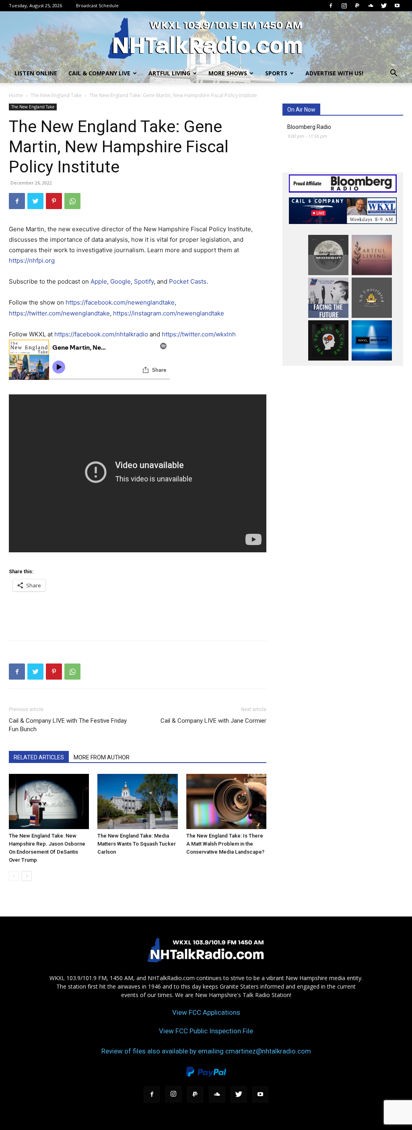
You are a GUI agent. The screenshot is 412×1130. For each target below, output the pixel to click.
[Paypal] (357, 5)
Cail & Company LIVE (99, 73)
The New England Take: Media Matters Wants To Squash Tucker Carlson (136, 844)
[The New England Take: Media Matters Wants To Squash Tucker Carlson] (137, 801)
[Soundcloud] (371, 5)
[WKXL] (206, 38)
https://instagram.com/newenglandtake (168, 313)
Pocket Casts (187, 281)
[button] (393, 74)
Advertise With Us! (334, 73)
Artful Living (169, 73)
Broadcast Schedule (97, 5)
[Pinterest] (54, 201)
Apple (99, 281)
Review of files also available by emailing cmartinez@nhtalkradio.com (206, 1051)
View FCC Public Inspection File (206, 1031)
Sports (276, 73)
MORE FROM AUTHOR (102, 757)
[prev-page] (14, 876)
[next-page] (27, 876)
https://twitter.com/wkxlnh (199, 334)
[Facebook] (331, 5)
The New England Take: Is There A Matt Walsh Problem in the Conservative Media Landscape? (225, 844)
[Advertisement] (137, 613)
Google (120, 281)
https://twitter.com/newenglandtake (59, 313)
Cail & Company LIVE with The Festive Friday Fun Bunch (68, 725)
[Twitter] (384, 5)
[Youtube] (397, 5)
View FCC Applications (206, 1012)
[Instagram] (344, 5)
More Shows (227, 73)
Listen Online (35, 73)
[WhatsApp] (72, 201)
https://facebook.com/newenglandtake (120, 302)
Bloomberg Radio (309, 127)
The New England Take (56, 95)
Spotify (144, 281)
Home (16, 95)
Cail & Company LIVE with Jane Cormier (213, 720)
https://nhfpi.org (32, 260)
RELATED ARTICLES (39, 757)
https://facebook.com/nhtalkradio (101, 334)
